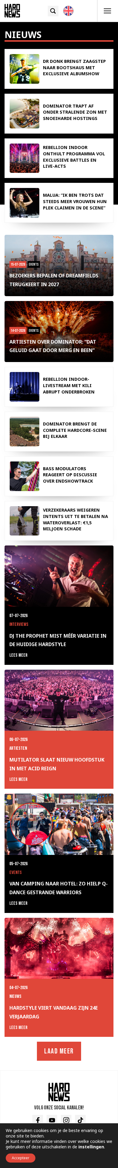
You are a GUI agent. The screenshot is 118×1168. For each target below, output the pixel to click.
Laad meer (59, 1051)
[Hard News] (12, 10)
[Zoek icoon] (53, 11)
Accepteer (20, 1157)
